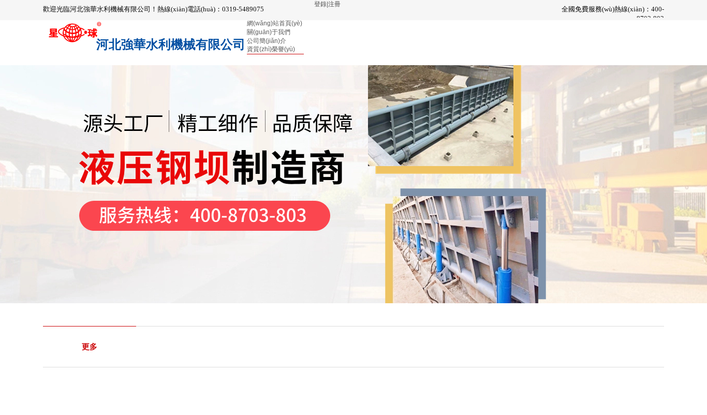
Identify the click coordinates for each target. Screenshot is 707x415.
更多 (89, 347)
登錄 (320, 4)
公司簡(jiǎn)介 (266, 41)
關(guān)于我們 (268, 32)
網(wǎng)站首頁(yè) (274, 23)
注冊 (334, 4)
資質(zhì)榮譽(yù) (271, 49)
